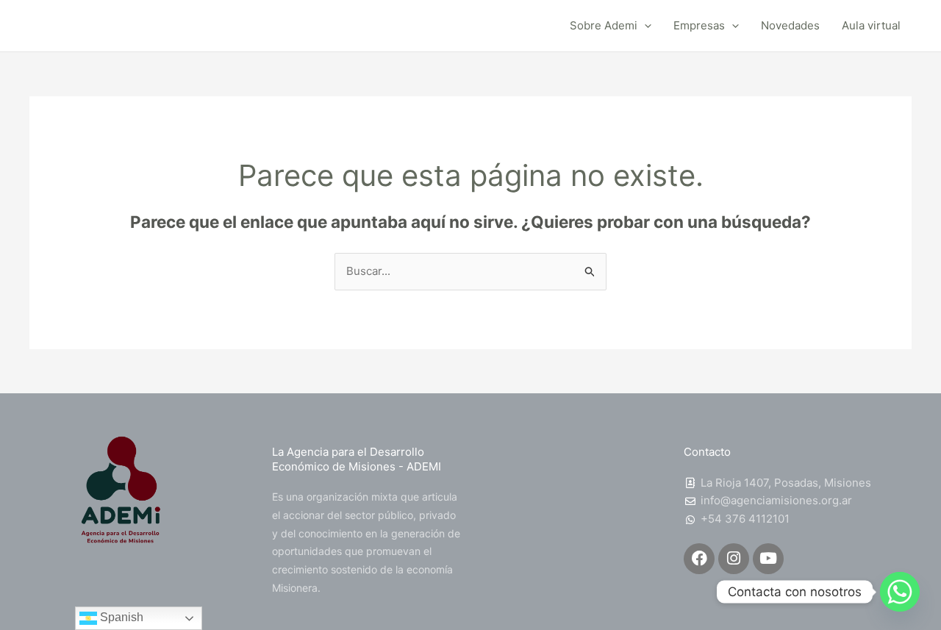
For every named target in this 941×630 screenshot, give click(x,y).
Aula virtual (871, 25)
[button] (644, 25)
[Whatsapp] (900, 592)
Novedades (790, 25)
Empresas (699, 25)
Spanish (120, 617)
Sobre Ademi (603, 25)
